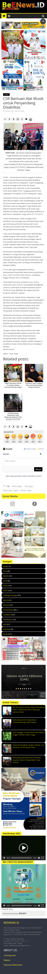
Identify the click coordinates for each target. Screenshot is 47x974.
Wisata (5, 634)
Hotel (5, 581)
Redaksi (7, 960)
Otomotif (6, 605)
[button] (20, 28)
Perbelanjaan (7, 619)
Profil (5, 624)
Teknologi (6, 629)
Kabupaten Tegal (10, 490)
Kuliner (5, 590)
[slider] (21, 857)
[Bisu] (39, 858)
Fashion (6, 576)
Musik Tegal (26, 490)
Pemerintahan (8, 610)
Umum (6, 95)
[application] (23, 848)
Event (5, 571)
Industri (5, 586)
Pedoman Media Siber (13, 965)
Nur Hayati (20, 111)
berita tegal (17, 486)
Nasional (6, 600)
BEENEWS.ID (11, 922)
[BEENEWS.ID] (4, 16)
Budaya (5, 566)
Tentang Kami (10, 955)
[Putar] (4, 858)
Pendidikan (7, 615)
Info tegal (28, 486)
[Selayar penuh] (43, 858)
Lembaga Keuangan (10, 595)
